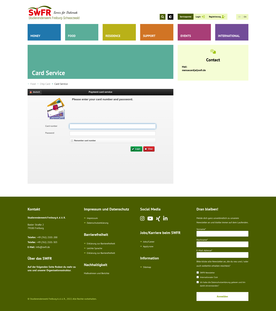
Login (198, 16)
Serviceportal (185, 16)
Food (72, 36)
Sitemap (147, 267)
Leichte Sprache (94, 248)
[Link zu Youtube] (150, 219)
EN (245, 17)
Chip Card (45, 83)
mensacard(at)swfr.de (194, 70)
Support (149, 36)
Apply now (148, 246)
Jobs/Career (148, 241)
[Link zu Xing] (158, 219)
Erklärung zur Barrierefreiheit (101, 243)
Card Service (61, 83)
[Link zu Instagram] (142, 219)
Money (35, 36)
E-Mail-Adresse (204, 250)
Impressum (92, 218)
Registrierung (215, 16)
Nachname (202, 239)
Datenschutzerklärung (97, 222)
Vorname (201, 229)
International (229, 36)
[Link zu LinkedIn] (165, 219)
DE (239, 17)
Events (186, 36)
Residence (113, 36)
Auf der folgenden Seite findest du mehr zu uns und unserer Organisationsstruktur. (52, 268)
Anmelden (222, 296)
